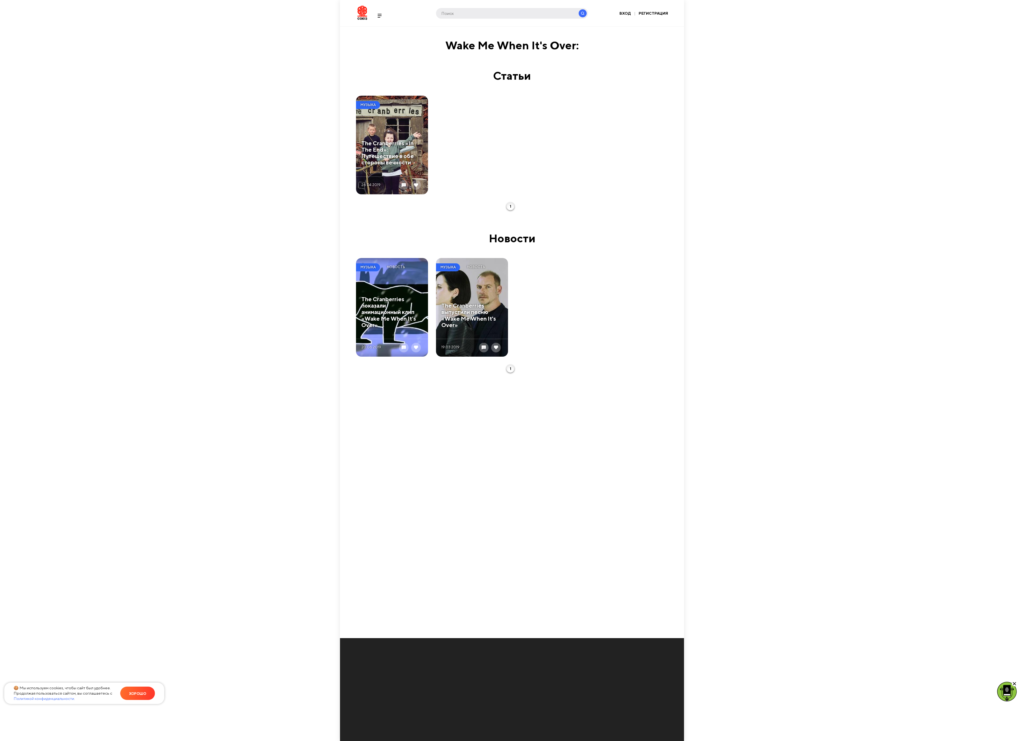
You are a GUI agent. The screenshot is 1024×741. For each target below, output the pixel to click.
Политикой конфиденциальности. (44, 698)
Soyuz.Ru (362, 12)
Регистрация (653, 13)
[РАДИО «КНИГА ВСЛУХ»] (1007, 691)
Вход (625, 13)
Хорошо (137, 694)
